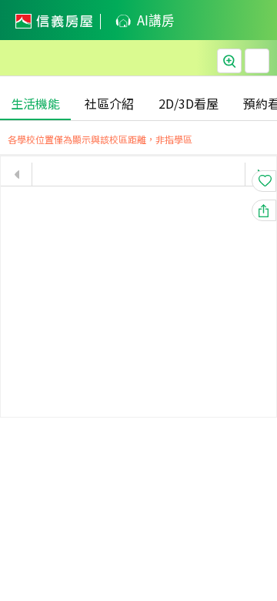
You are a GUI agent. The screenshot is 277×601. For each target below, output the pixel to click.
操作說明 (257, 61)
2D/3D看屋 (189, 103)
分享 (275, 210)
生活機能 (35, 103)
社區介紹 (109, 103)
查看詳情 (229, 61)
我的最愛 (275, 181)
